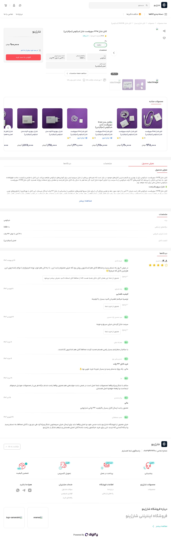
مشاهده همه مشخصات (77, 73)
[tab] (147, 164)
